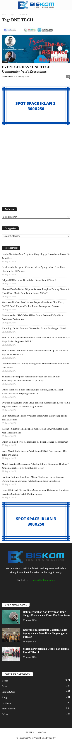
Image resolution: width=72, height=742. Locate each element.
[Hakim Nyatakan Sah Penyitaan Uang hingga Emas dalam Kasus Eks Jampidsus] (11, 617)
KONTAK (42, 732)
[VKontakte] (44, 587)
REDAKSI (30, 732)
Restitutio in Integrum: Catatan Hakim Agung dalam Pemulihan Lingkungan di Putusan (33, 269)
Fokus (5, 714)
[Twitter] (29, 587)
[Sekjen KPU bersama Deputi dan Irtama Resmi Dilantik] (11, 654)
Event (5, 62)
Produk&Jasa (8, 691)
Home (4, 14)
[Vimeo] (36, 587)
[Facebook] (21, 587)
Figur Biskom (9, 708)
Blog (4, 697)
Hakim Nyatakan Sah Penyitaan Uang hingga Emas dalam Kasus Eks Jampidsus (36, 256)
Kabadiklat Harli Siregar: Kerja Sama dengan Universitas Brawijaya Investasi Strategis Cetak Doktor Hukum (35, 492)
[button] (66, 5)
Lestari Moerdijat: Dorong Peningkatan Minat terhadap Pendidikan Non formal (35, 365)
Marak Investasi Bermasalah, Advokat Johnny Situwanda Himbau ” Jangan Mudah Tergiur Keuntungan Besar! (35, 466)
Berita (5, 680)
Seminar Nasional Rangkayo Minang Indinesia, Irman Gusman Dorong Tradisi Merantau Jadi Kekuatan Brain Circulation (33, 479)
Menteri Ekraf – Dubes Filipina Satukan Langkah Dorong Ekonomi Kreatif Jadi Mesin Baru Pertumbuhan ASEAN (35, 291)
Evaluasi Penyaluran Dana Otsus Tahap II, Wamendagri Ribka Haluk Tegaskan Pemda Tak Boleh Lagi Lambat (36, 404)
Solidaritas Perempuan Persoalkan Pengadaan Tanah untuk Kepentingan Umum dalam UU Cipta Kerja (31, 378)
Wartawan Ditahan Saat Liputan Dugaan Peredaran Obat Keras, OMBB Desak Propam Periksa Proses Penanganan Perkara (33, 304)
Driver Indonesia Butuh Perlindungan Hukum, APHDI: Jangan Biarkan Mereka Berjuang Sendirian (33, 391)
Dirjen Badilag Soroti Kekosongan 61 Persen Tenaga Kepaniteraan (35, 441)
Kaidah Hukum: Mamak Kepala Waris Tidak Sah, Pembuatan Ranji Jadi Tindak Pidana (35, 430)
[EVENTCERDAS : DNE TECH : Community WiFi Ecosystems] (36, 45)
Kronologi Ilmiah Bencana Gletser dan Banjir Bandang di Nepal (34, 328)
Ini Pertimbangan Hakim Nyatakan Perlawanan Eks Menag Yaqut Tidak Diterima (34, 417)
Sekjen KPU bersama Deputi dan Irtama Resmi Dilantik (29, 280)
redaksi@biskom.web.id (42, 580)
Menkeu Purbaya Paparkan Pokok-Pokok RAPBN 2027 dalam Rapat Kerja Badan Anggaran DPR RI (36, 339)
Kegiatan (6, 703)
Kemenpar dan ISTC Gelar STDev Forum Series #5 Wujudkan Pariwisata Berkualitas (32, 317)
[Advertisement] (36, 164)
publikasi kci (7, 76)
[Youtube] (51, 587)
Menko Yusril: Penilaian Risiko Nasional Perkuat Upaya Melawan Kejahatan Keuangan (35, 352)
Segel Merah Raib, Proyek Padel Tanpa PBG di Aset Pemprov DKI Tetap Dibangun (34, 452)
